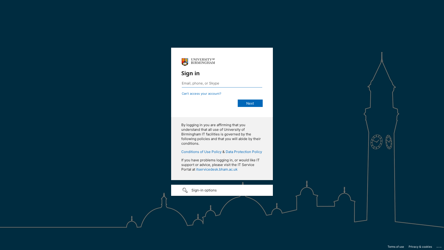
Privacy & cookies (420, 246)
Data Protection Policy (244, 152)
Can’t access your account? (201, 93)
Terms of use (396, 246)
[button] (222, 190)
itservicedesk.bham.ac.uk (216, 169)
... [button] (439, 246)
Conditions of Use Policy (201, 152)
